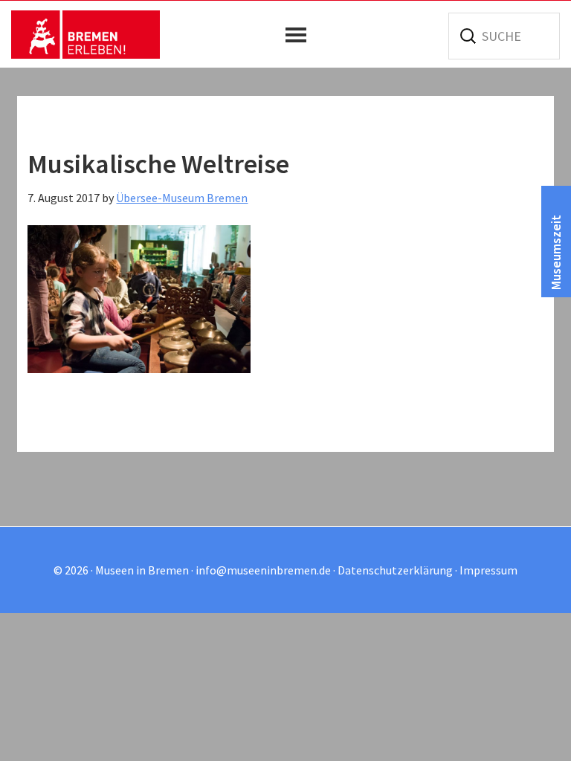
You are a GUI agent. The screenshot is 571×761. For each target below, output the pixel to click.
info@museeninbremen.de (263, 570)
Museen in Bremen (85, 34)
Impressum (488, 570)
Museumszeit (555, 252)
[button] (299, 35)
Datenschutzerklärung (395, 570)
